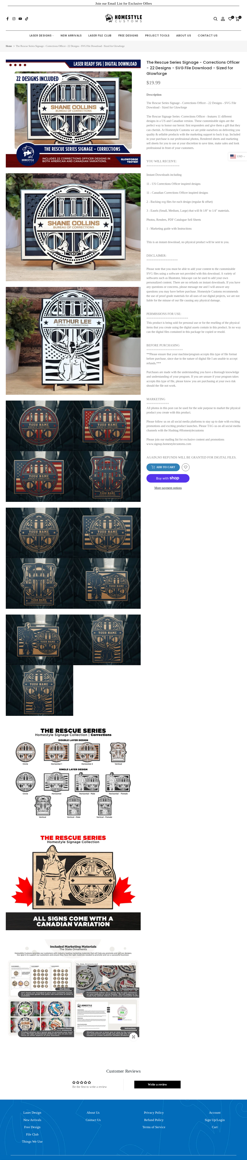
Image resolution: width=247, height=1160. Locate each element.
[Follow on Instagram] (14, 18)
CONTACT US (207, 35)
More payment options (168, 487)
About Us (93, 1112)
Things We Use (32, 1141)
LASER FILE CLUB (100, 35)
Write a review (157, 1084)
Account (215, 1112)
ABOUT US (183, 35)
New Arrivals (32, 1120)
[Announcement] (123, 3)
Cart (215, 1127)
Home (9, 46)
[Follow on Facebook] (7, 18)
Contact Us (93, 1120)
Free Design (32, 1127)
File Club (32, 1134)
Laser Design (32, 1112)
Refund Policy (154, 1120)
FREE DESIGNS (128, 35)
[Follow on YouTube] (20, 18)
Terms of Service (153, 1127)
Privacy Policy (154, 1112)
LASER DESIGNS (41, 35)
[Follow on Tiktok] (26, 18)
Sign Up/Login (215, 1120)
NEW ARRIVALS (71, 35)
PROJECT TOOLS (157, 35)
